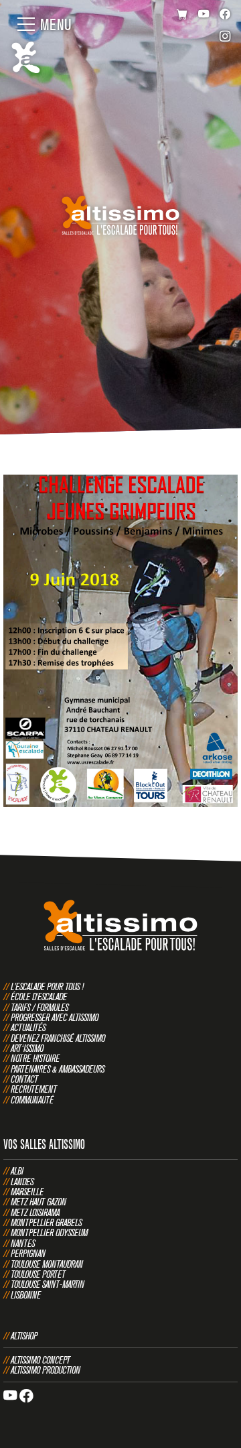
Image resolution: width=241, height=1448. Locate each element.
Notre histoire (35, 1058)
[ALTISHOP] (182, 15)
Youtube (204, 15)
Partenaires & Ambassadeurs (57, 1069)
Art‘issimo (27, 1048)
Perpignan (28, 1253)
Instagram (225, 38)
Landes (22, 1181)
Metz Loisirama (35, 1212)
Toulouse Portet (38, 1274)
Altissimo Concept (40, 1359)
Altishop (24, 1335)
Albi (17, 1170)
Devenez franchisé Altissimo (58, 1038)
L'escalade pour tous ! (47, 986)
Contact (24, 1079)
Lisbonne (26, 1294)
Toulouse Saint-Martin (47, 1284)
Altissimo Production (45, 1370)
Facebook (225, 15)
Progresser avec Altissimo (54, 1017)
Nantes (23, 1243)
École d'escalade (39, 996)
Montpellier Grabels (46, 1222)
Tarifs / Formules (39, 1007)
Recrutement (34, 1089)
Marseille (27, 1191)
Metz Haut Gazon (38, 1201)
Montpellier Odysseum (49, 1232)
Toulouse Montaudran (47, 1264)
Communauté (32, 1099)
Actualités (28, 1027)
